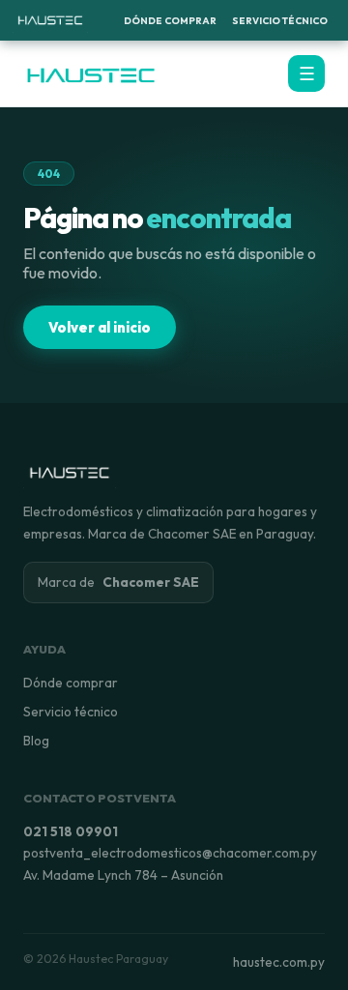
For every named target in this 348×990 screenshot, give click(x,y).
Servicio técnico (70, 711)
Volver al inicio (99, 327)
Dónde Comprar (170, 21)
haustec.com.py (279, 962)
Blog (36, 740)
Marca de (118, 582)
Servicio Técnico (280, 21)
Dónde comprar (70, 682)
